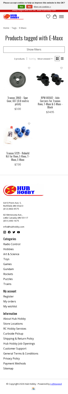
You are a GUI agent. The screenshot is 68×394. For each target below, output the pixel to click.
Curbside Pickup (13, 333)
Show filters (34, 49)
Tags (14, 27)
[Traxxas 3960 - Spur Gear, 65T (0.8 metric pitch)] (17, 79)
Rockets (8, 274)
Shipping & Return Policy (18, 338)
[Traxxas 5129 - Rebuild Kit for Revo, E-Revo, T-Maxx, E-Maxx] (17, 135)
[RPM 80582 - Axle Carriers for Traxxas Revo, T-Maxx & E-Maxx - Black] (50, 79)
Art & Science (11, 254)
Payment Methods (14, 363)
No (29, 7)
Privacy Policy (11, 358)
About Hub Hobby (14, 318)
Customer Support (14, 348)
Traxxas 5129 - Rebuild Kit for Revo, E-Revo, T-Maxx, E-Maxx (18, 156)
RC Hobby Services (14, 328)
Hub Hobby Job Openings (19, 343)
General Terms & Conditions (20, 353)
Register (8, 296)
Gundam (8, 269)
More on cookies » (42, 7)
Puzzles (8, 279)
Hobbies (8, 249)
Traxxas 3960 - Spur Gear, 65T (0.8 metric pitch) (18, 101)
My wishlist (10, 306)
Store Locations (13, 323)
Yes (21, 7)
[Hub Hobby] (13, 16)
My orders (9, 301)
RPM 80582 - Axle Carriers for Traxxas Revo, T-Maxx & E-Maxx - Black (50, 102)
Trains (7, 284)
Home (6, 27)
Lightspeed (56, 383)
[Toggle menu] (61, 16)
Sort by (32, 58)
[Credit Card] (33, 389)
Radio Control (11, 244)
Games (7, 264)
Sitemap (8, 368)
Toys (6, 259)
